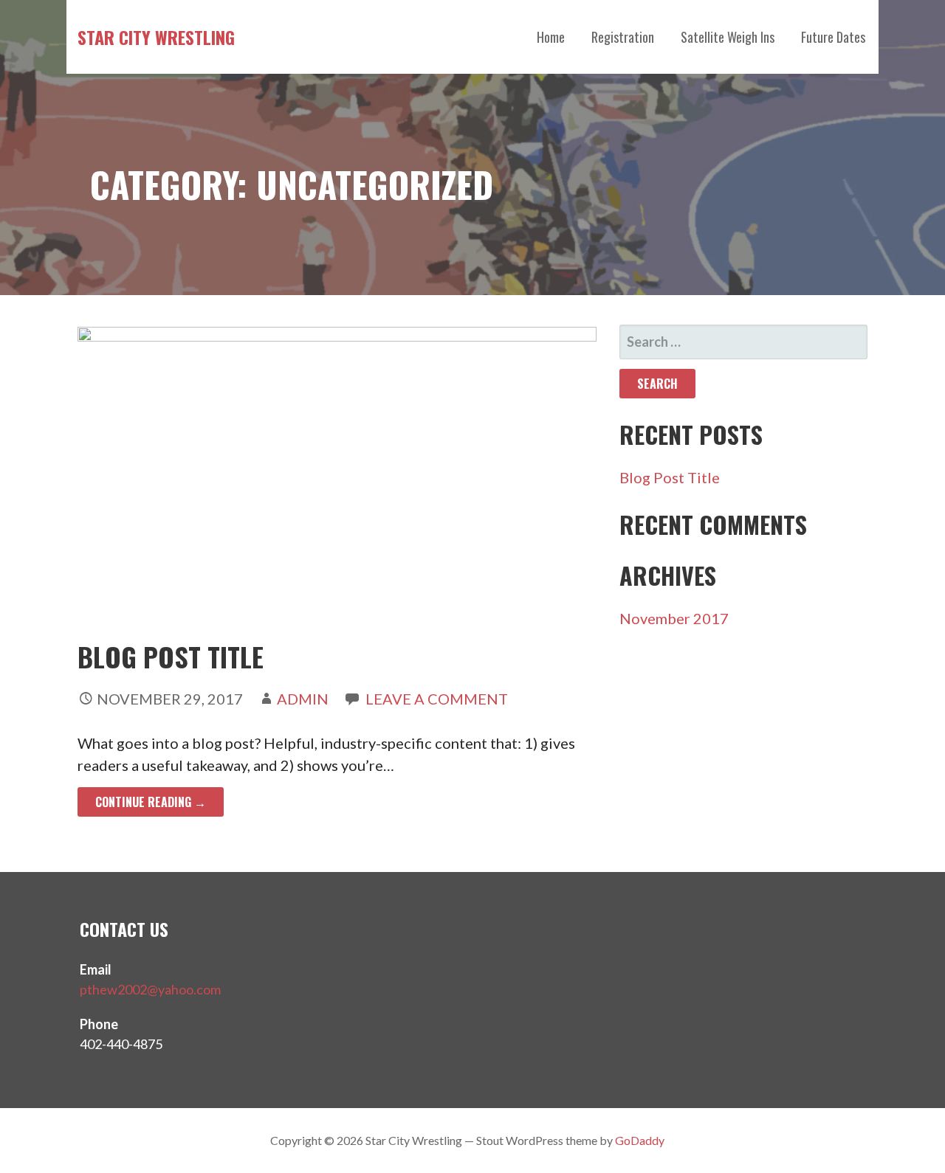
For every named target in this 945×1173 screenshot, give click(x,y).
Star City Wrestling (156, 37)
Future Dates (833, 36)
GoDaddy (639, 1140)
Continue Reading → (150, 802)
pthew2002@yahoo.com (150, 989)
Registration (622, 36)
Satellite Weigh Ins (727, 36)
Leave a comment (436, 698)
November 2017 (674, 618)
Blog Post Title (171, 656)
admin (303, 698)
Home (551, 36)
